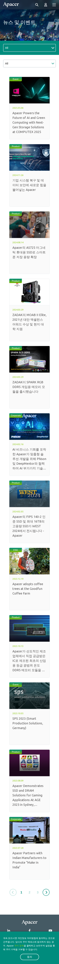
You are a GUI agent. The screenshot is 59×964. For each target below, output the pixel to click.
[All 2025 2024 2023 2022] (29, 48)
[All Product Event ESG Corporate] (29, 63)
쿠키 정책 (19, 945)
